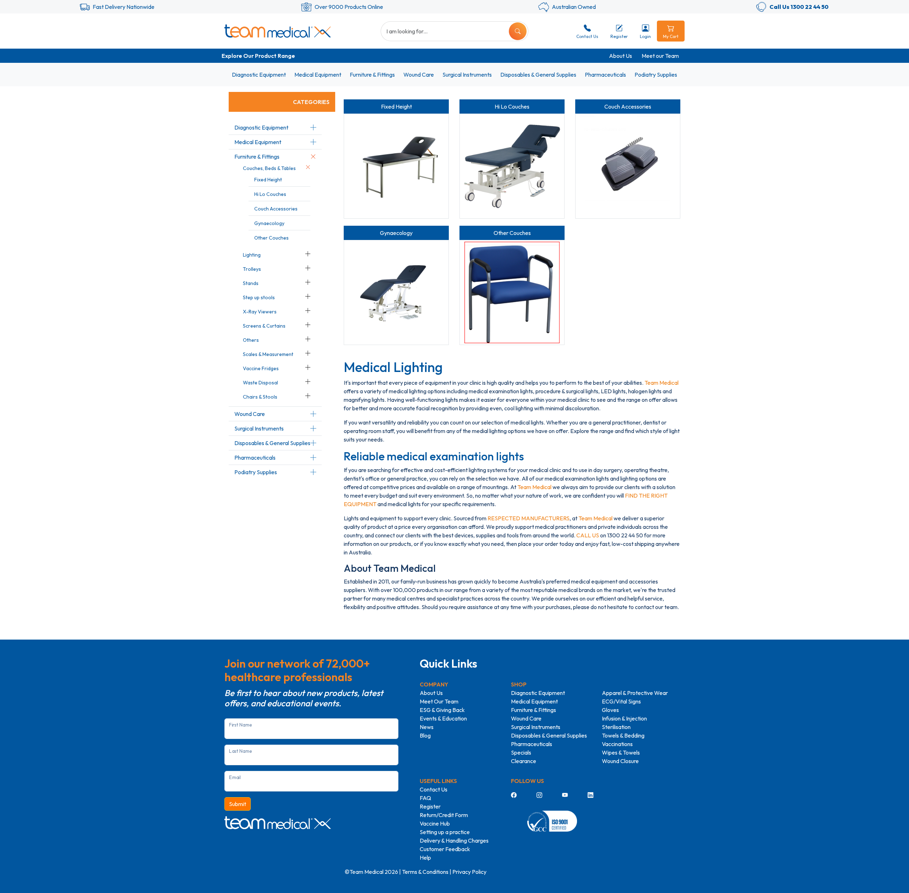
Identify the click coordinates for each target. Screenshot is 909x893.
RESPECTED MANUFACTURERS (529, 518)
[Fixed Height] (396, 166)
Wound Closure (620, 761)
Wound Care (418, 74)
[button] (313, 127)
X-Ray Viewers (260, 311)
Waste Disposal (260, 382)
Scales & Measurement (268, 354)
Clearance (523, 761)
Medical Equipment (317, 74)
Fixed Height (268, 179)
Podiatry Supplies (656, 74)
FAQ (425, 797)
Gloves (610, 709)
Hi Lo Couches (270, 194)
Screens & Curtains (264, 326)
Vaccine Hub (435, 823)
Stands (250, 283)
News (427, 726)
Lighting (252, 255)
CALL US (587, 535)
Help (425, 857)
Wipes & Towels (621, 752)
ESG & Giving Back (442, 709)
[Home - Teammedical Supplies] (277, 30)
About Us (620, 55)
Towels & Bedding (623, 735)
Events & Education (443, 718)
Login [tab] (645, 36)
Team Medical (661, 382)
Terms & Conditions (425, 871)
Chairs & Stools (260, 397)
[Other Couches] (512, 292)
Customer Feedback (445, 849)
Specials (521, 752)
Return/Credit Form (444, 814)
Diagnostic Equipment (259, 74)
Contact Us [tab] (587, 36)
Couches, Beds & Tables (269, 168)
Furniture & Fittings (372, 74)
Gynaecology (269, 223)
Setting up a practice (445, 832)
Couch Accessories (276, 209)
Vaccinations (617, 743)
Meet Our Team (439, 701)
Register (430, 806)
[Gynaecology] (396, 292)
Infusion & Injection (624, 718)
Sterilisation (616, 726)
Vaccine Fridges (261, 368)
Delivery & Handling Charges (454, 840)
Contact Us (433, 789)
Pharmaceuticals (605, 74)
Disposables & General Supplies (538, 74)
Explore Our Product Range (258, 55)
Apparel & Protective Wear (635, 692)
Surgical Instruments (467, 74)
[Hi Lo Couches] (512, 166)
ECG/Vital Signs (621, 701)
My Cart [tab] (671, 36)
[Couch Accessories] (628, 166)
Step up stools (259, 297)
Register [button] (619, 36)
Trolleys (252, 269)
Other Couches (271, 238)
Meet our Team (660, 55)
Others (251, 340)
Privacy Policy (469, 871)
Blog (425, 735)
